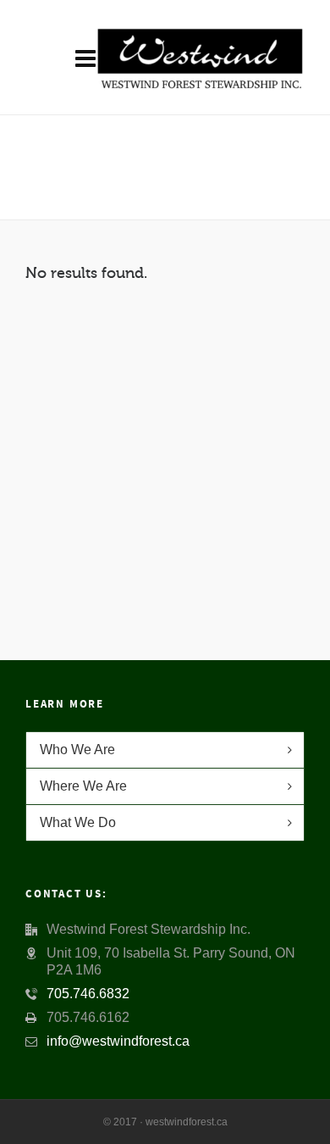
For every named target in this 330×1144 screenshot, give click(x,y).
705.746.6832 (88, 993)
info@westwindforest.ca (118, 1041)
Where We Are (83, 786)
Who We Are (77, 749)
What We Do (78, 822)
